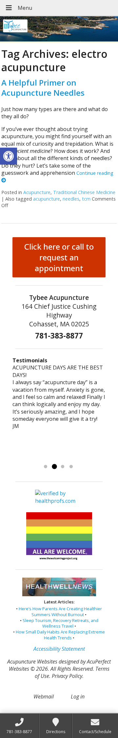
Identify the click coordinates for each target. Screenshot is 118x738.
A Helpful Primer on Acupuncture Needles (43, 87)
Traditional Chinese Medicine (84, 192)
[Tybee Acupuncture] (59, 29)
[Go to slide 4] (71, 467)
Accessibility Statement (59, 648)
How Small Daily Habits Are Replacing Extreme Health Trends (60, 635)
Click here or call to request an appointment (59, 257)
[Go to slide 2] (54, 467)
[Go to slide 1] (45, 467)
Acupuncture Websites (32, 661)
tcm (86, 199)
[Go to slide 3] (62, 467)
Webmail (43, 696)
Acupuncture (36, 192)
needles (71, 199)
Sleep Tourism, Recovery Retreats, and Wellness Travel (60, 623)
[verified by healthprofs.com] (59, 501)
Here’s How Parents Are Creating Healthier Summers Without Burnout (60, 611)
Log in (78, 696)
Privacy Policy (67, 676)
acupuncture (46, 199)
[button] (8, 156)
